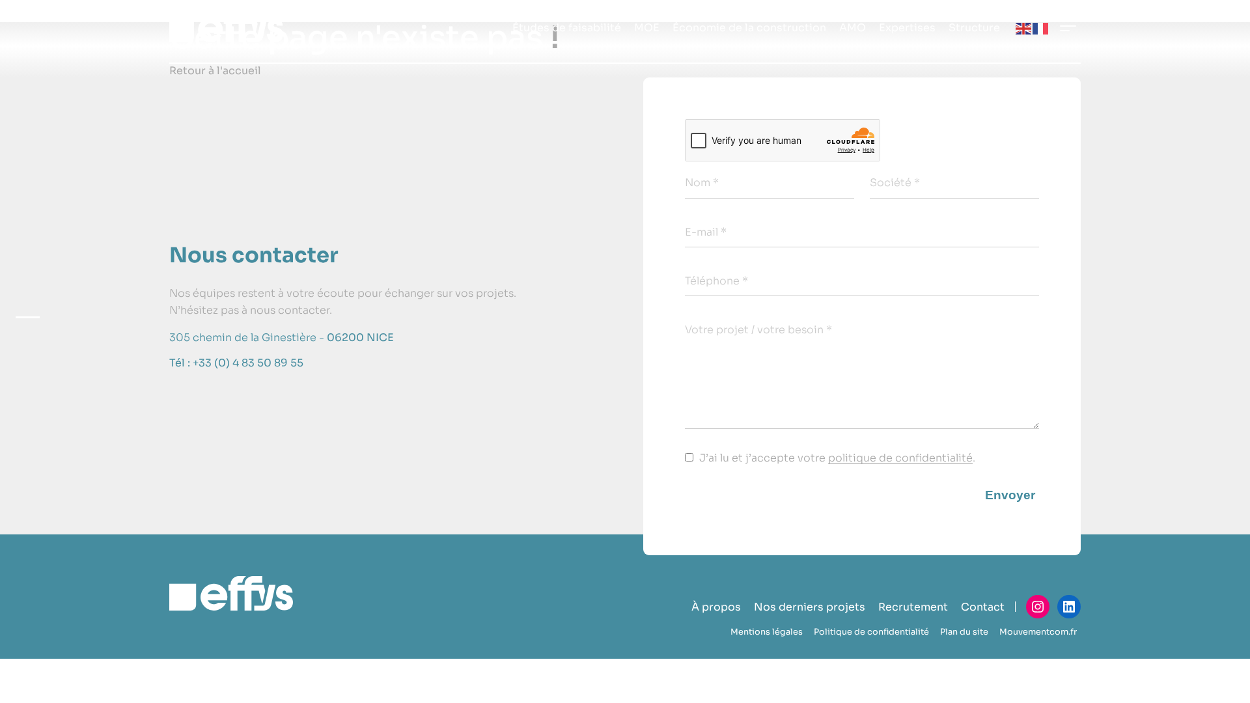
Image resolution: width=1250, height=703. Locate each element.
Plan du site (964, 632)
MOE (647, 27)
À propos (716, 607)
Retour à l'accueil (215, 70)
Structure (974, 27)
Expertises (907, 27)
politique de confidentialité (900, 458)
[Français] (1041, 27)
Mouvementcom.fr (1038, 632)
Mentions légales (766, 632)
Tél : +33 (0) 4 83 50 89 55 (236, 363)
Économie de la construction (749, 27)
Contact (983, 607)
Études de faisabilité (566, 27)
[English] (1024, 27)
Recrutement (913, 607)
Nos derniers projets (809, 607)
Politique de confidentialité (871, 632)
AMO (852, 27)
